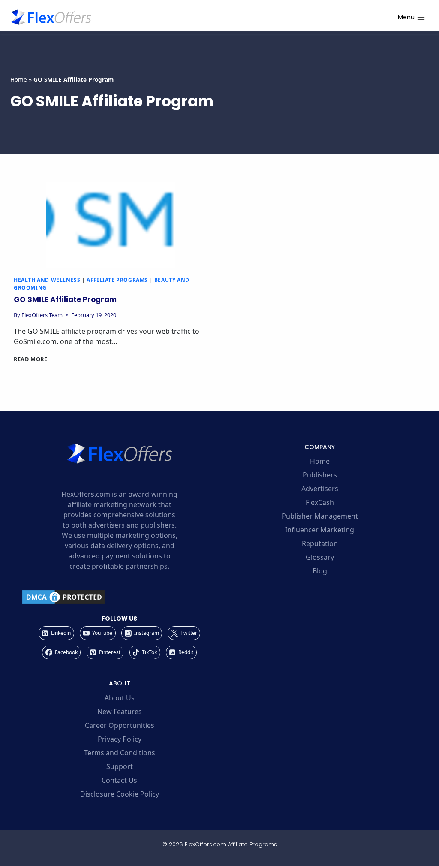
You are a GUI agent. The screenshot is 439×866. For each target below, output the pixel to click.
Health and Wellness (47, 280)
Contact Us (119, 780)
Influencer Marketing (319, 529)
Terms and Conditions (119, 752)
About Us (120, 698)
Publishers (320, 475)
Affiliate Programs (117, 280)
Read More (31, 359)
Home (18, 79)
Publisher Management (320, 516)
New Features (119, 711)
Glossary (320, 557)
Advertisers (319, 488)
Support (119, 766)
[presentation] (110, 225)
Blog (320, 571)
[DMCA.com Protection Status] (119, 597)
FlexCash (320, 502)
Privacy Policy (119, 739)
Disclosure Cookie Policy (119, 794)
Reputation (320, 543)
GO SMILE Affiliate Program (65, 299)
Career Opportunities (119, 725)
